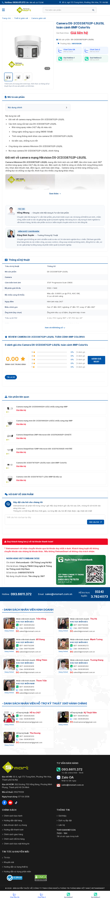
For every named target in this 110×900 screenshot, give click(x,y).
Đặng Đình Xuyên (25, 235)
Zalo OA (68, 777)
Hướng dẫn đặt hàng (13, 820)
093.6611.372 (21, 594)
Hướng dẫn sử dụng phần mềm (17, 871)
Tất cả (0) (11, 377)
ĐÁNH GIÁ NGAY (96, 360)
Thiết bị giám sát (21, 18)
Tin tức (7, 857)
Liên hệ (61, 825)
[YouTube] (10, 802)
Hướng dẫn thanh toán (13, 829)
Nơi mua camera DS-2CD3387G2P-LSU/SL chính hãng (34, 151)
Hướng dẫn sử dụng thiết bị (16, 867)
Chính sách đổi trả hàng (14, 839)
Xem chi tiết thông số (54, 327)
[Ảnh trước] (7, 47)
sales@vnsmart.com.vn (58, 594)
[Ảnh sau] (48, 47)
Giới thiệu (62, 816)
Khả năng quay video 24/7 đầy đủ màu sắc (32, 127)
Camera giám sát (38, 18)
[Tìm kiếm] (93, 10)
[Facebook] (4, 802)
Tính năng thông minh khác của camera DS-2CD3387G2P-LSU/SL (42, 136)
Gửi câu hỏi (94, 522)
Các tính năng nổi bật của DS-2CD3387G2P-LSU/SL (32, 124)
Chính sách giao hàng (13, 834)
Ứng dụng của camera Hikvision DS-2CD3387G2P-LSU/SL (36, 146)
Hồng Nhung (23, 212)
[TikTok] (16, 802)
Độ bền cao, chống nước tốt (25, 141)
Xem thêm (53, 193)
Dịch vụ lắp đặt (65, 820)
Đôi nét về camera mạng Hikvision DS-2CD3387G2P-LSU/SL (36, 119)
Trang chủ (6, 18)
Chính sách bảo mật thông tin (16, 843)
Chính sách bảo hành (13, 816)
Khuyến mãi (9, 862)
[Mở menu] (3, 10)
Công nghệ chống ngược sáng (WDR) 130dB (32, 132)
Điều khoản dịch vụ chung (15, 825)
